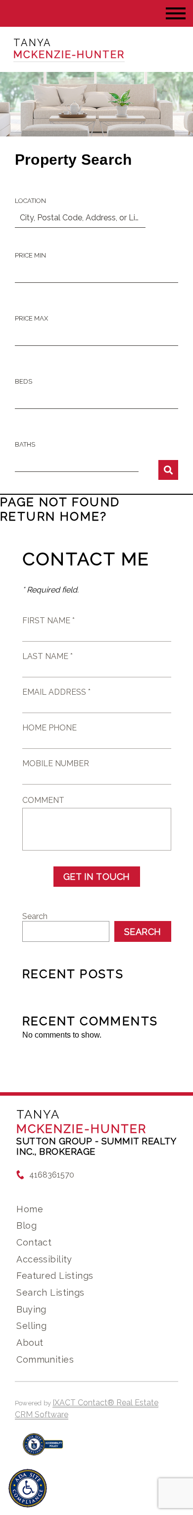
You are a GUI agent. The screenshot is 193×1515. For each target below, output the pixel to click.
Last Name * (47, 656)
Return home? (53, 516)
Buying (31, 1309)
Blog (26, 1225)
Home (29, 1209)
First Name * (48, 620)
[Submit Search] (168, 470)
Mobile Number (55, 763)
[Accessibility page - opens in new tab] (43, 1449)
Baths (25, 444)
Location (30, 200)
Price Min (30, 255)
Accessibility (44, 1259)
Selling (31, 1325)
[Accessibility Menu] (27, 1488)
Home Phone (49, 727)
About (29, 1342)
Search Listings (50, 1292)
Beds (23, 381)
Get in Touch (96, 876)
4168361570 (51, 1175)
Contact (33, 1242)
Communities (45, 1359)
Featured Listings (54, 1275)
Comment (43, 800)
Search (35, 916)
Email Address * (56, 692)
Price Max (31, 318)
